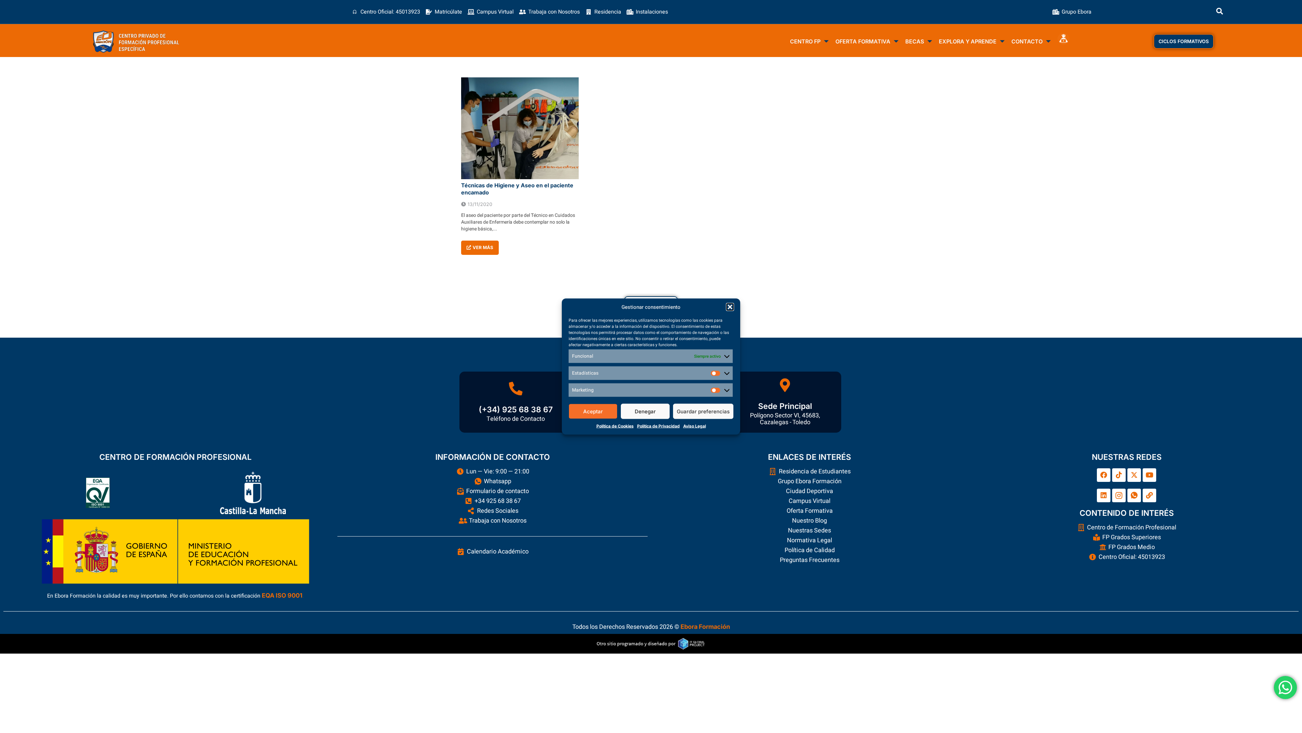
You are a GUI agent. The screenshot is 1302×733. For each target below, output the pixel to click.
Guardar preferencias (703, 411)
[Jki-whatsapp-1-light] (1134, 495)
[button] (730, 307)
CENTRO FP (805, 41)
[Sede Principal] (785, 385)
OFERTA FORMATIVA (862, 41)
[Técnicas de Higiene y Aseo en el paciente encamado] (520, 128)
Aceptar (593, 411)
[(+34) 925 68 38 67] (515, 388)
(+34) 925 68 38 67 (516, 409)
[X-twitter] (1134, 475)
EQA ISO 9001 (282, 595)
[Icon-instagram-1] (1119, 495)
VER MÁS (483, 247)
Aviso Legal (694, 426)
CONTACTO (1027, 41)
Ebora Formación (705, 626)
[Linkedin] (1103, 495)
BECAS (914, 41)
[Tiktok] (1119, 475)
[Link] (1149, 495)
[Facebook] (1103, 475)
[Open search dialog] (1219, 12)
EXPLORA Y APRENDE (968, 41)
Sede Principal (785, 406)
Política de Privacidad (658, 426)
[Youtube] (1149, 475)
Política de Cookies (615, 426)
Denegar (645, 411)
